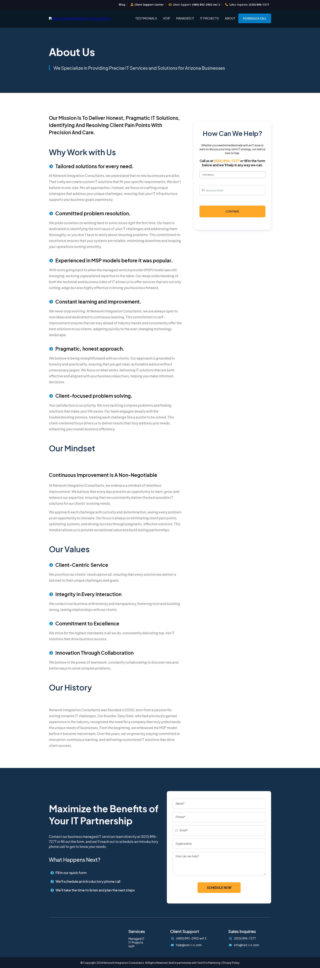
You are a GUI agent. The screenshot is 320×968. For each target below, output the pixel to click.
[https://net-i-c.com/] (80, 18)
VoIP (166, 18)
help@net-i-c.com (189, 945)
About (230, 18)
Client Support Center (149, 4)
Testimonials (146, 18)
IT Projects (209, 18)
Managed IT (185, 18)
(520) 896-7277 (259, 4)
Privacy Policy (231, 962)
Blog (122, 4)
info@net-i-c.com (246, 945)
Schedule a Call (254, 18)
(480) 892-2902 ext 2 (206, 4)
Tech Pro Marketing (208, 962)
